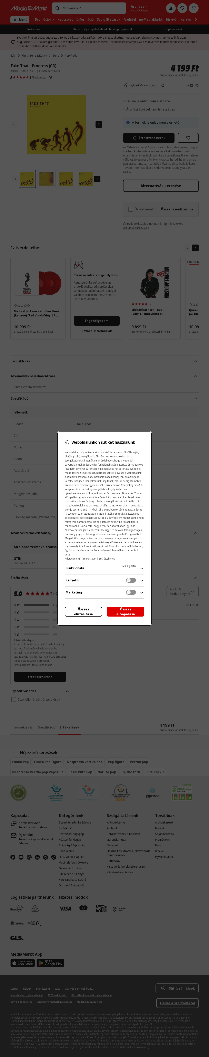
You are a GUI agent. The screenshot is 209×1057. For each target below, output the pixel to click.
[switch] (131, 580)
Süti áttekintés (107, 558)
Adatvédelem (72, 558)
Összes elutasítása (83, 611)
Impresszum (89, 558)
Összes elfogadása (125, 611)
